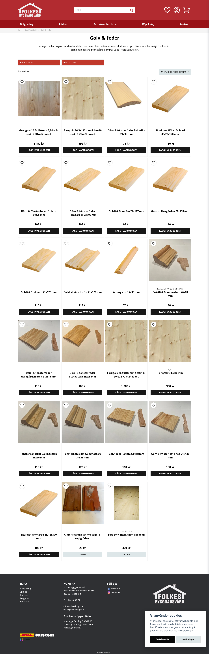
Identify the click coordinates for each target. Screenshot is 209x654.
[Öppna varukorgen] (186, 10)
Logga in (24, 598)
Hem (20, 30)
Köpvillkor (25, 601)
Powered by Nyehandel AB (104, 652)
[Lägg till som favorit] (167, 10)
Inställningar (188, 639)
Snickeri (63, 24)
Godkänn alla (162, 639)
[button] (131, 10)
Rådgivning (26, 24)
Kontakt (184, 24)
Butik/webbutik (103, 24)
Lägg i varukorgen (39, 150)
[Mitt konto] (177, 10)
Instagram (115, 592)
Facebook (115, 588)
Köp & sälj (148, 24)
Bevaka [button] (82, 554)
